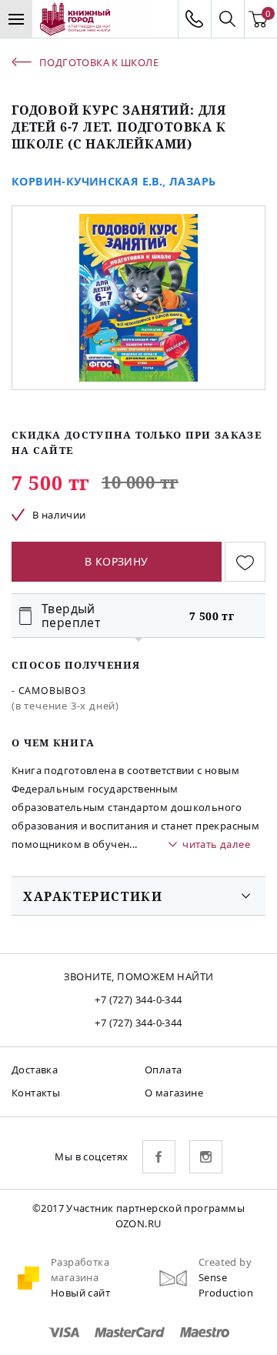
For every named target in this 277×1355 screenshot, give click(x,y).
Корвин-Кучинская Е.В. (87, 181)
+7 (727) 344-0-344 (138, 999)
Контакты (36, 1093)
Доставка (35, 1069)
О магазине (174, 1093)
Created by (225, 1262)
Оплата (163, 1069)
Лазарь (192, 181)
